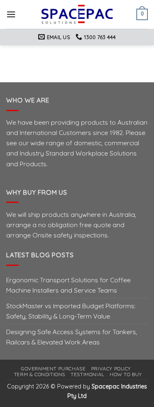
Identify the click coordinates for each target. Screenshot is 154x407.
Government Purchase (53, 368)
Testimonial (87, 374)
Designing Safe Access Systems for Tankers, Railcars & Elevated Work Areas (71, 337)
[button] (11, 15)
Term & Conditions (39, 374)
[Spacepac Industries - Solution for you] (77, 14)
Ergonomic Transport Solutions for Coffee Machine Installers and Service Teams (68, 285)
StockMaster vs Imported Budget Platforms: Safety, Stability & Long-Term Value (71, 311)
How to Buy (126, 374)
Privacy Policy (111, 368)
